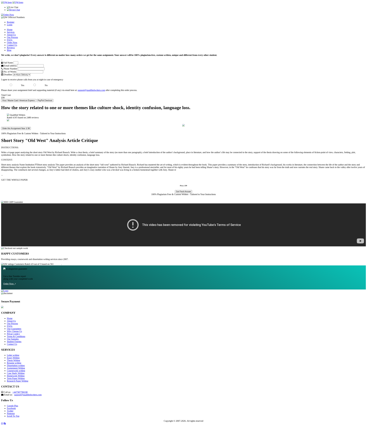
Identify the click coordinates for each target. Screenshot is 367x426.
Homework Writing (16, 376)
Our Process (12, 37)
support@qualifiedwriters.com (91, 90)
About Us (11, 35)
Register (10, 22)
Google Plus (12, 406)
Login (9, 24)
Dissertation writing (16, 365)
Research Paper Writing (17, 381)
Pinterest (11, 413)
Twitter (10, 411)
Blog (9, 50)
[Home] (6, 2)
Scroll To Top (13, 416)
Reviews (11, 47)
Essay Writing (13, 358)
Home (9, 29)
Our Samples (13, 339)
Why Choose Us (14, 331)
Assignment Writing (16, 368)
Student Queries (14, 341)
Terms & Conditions (16, 336)
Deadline (7, 74)
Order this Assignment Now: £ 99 (16, 128)
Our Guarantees (14, 328)
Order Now (12, 42)
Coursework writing (16, 370)
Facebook (11, 408)
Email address (10, 65)
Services (10, 32)
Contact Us (12, 45)
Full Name (8, 62)
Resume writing (14, 363)
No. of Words (10, 71)
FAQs (9, 40)
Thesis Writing (13, 360)
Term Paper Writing (16, 378)
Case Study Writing (16, 373)
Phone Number (10, 68)
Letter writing (13, 355)
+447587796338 (20, 392)
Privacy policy (13, 334)
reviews (57, 264)
